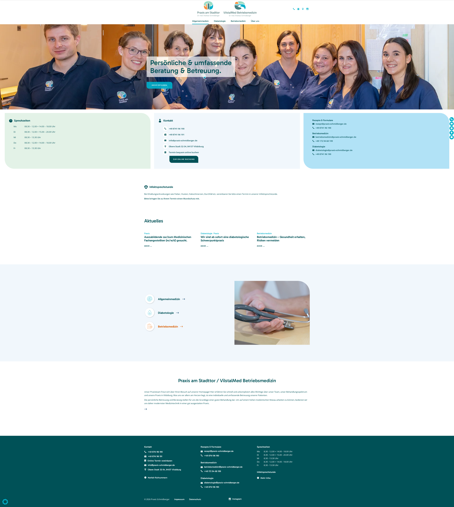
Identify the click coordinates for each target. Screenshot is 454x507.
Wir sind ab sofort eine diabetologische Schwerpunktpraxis (225, 238)
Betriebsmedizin (264, 233)
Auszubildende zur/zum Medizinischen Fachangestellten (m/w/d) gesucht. (167, 238)
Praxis (147, 233)
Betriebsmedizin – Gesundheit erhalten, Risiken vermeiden (281, 238)
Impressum (179, 499)
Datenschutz (195, 499)
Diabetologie (206, 233)
